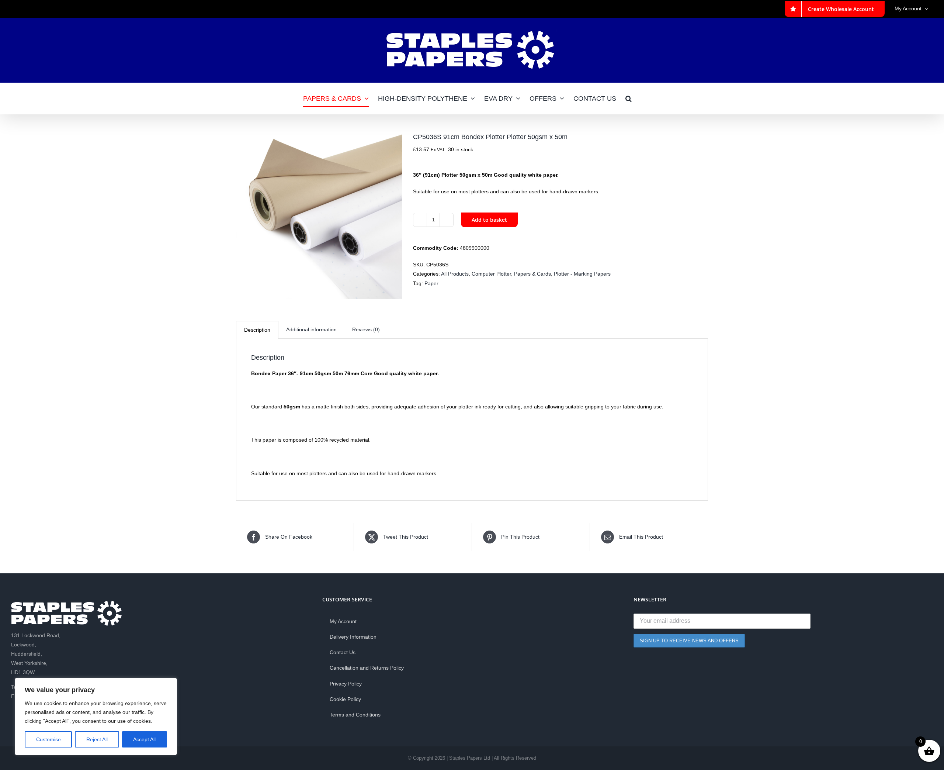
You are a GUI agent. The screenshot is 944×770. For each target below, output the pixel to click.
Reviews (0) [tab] (366, 329)
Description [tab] (257, 330)
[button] (628, 98)
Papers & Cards (532, 274)
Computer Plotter (491, 274)
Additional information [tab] (311, 329)
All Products (455, 274)
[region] (96, 716)
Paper (431, 283)
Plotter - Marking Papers (582, 274)
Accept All (144, 739)
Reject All (97, 739)
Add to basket (489, 219)
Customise (48, 739)
